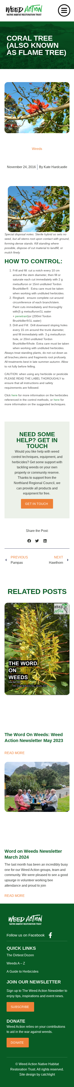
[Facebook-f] (50, 935)
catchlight (48, 1074)
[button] (29, 541)
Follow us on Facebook (26, 935)
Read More (15, 753)
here (15, 395)
